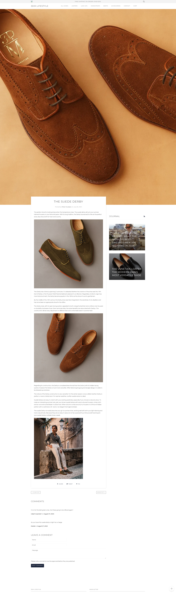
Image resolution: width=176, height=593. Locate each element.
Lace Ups (84, 6)
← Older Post (36, 492)
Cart (135, 6)
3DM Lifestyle (39, 6)
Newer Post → (101, 492)
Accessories (115, 6)
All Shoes (64, 6)
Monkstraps (95, 6)
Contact (127, 6)
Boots (105, 6)
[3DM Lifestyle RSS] (144, 216)
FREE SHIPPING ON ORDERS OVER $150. (88, 1)
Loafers (75, 6)
